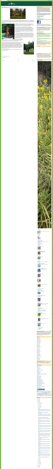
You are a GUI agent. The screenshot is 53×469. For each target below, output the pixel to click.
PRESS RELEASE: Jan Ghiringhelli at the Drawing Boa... (44, 414)
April (38, 460)
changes (45, 393)
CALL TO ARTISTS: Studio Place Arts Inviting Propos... (44, 430)
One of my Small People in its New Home (45, 231)
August (39, 407)
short (48, 395)
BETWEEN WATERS (40, 290)
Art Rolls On (39, 230)
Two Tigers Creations (40, 240)
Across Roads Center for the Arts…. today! (42, 308)
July (38, 408)
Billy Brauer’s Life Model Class (44, 269)
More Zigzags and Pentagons (44, 284)
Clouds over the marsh (43, 323)
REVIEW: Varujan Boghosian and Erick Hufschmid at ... (44, 409)
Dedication (40, 392)
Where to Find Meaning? (43, 313)
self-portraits (46, 395)
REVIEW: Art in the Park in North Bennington (43, 417)
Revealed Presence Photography (41, 310)
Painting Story (39, 273)
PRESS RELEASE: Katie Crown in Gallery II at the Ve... (44, 425)
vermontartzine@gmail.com (40, 16)
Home (18, 60)
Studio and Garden (40, 312)
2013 (38, 399)
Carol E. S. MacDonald (40, 288)
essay (42, 394)
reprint (38, 395)
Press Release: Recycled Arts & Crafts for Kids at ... (44, 434)
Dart (41, 298)
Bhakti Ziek (39, 317)
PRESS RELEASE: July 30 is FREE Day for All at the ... (44, 433)
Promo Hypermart (39, 328)
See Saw (39, 261)
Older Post (33, 60)
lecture (48, 394)
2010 (38, 465)
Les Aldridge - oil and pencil (41, 263)
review (41, 395)
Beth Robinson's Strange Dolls (41, 295)
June (38, 458)
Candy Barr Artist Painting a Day (41, 268)
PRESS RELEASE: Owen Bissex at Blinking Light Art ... (44, 420)
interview (45, 394)
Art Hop (37, 392)
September (39, 406)
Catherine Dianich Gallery (40, 388)
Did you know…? (39, 244)
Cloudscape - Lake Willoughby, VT (44, 264)
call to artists (39, 393)
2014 (38, 398)
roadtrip (43, 395)
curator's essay (39, 394)
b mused (39, 278)
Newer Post (3, 60)
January (39, 464)
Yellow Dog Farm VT (40, 243)
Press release (44, 392)
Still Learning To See (40, 60)
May (38, 459)
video (50, 395)
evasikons (39, 235)
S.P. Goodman (39, 322)
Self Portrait (42, 274)
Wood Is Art (39, 283)
